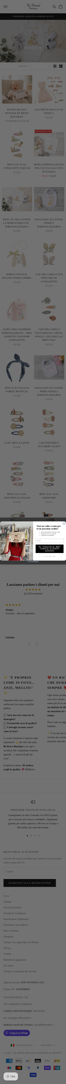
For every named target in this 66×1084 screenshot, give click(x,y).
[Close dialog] (64, 523)
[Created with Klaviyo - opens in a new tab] (33, 562)
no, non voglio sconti (49, 556)
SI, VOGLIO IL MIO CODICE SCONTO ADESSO (49, 549)
